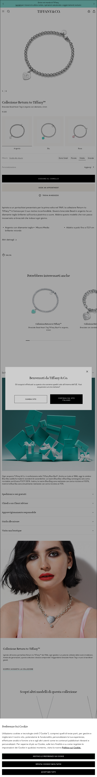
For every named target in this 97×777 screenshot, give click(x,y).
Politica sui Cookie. (71, 747)
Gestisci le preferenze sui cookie (48, 756)
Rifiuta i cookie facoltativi (48, 764)
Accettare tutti (48, 772)
